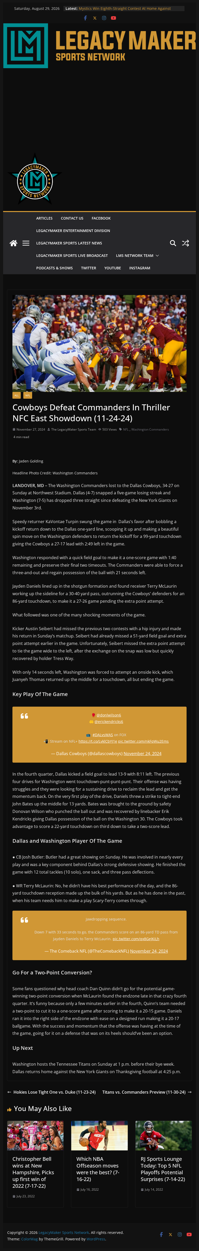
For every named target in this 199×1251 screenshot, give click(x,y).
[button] (156, 255)
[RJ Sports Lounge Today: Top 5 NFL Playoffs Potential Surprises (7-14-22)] (164, 1124)
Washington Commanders (150, 429)
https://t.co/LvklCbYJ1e (98, 741)
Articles (44, 218)
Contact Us (72, 218)
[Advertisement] (99, 107)
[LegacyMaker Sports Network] (99, 27)
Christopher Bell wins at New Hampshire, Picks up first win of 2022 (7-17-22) (33, 1172)
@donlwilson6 (109, 715)
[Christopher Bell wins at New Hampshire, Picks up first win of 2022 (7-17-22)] (35, 1124)
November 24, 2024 (142, 753)
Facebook (101, 218)
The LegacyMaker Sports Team (73, 429)
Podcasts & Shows (54, 267)
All (17, 395)
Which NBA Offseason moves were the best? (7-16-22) (97, 1169)
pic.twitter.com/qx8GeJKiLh (136, 938)
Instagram (139, 267)
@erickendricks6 (109, 721)
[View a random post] (185, 243)
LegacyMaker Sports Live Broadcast (72, 255)
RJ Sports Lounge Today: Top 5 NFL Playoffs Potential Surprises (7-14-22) (163, 1169)
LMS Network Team (134, 255)
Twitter (88, 267)
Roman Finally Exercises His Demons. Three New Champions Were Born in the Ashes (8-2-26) (121, 11)
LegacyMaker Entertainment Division (73, 230)
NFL (27, 395)
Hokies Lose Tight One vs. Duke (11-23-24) (54, 1092)
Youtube (112, 267)
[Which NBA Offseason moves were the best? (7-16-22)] (99, 1124)
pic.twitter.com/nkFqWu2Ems (143, 741)
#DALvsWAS (103, 734)
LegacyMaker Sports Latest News (69, 243)
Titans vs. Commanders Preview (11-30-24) (144, 1092)
